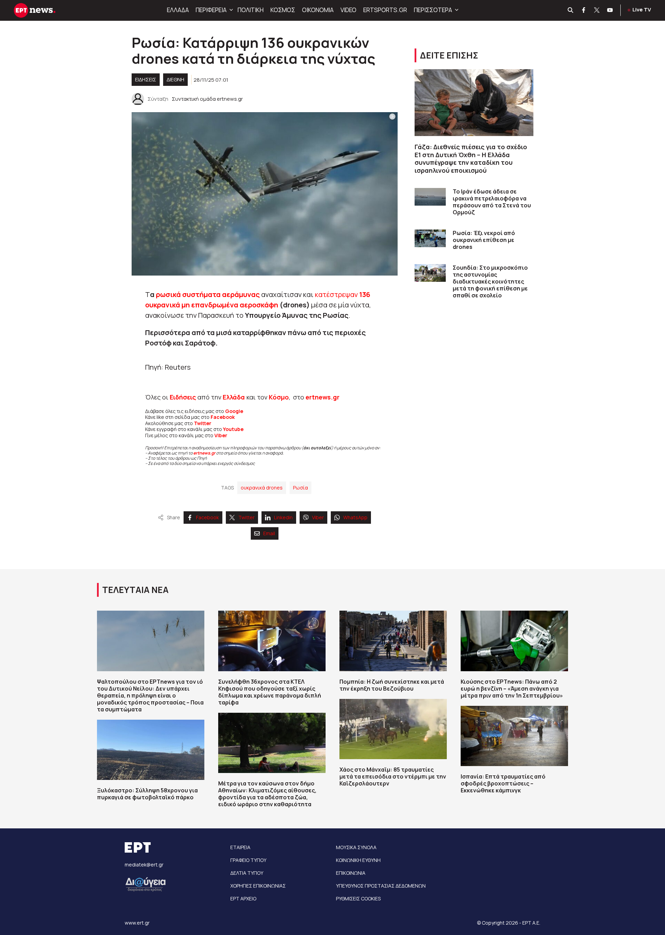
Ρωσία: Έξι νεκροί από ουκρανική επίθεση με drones (484, 240)
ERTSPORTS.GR (385, 10)
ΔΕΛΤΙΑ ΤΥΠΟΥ (246, 873)
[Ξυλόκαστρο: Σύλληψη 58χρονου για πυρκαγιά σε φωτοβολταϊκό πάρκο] (150, 750)
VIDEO (348, 10)
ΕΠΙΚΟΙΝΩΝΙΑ (350, 873)
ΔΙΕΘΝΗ (175, 79)
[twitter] (597, 10)
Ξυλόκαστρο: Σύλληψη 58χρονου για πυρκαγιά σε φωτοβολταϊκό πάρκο (147, 793)
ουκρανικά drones (262, 487)
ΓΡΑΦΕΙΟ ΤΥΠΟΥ (248, 860)
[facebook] (584, 10)
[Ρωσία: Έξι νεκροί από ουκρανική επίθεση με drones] (430, 238)
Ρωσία (300, 487)
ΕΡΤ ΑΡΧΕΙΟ (243, 898)
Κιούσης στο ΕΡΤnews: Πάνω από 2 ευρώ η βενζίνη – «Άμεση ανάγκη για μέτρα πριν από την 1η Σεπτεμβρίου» (512, 688)
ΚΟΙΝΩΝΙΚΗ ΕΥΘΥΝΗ (358, 860)
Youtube (233, 429)
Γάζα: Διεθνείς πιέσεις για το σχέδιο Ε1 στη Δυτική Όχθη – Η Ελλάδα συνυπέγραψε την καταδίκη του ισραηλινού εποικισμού (471, 158)
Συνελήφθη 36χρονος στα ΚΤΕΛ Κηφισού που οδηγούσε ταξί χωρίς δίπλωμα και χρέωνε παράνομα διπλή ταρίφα (269, 692)
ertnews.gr (204, 453)
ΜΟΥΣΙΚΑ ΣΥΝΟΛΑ (356, 847)
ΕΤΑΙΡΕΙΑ (240, 847)
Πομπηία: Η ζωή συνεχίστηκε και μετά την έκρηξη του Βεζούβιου (391, 685)
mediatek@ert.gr (144, 864)
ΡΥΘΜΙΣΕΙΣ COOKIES (358, 898)
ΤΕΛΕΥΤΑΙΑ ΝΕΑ (135, 590)
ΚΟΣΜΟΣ (283, 10)
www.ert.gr (137, 922)
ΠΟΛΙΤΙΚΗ (251, 10)
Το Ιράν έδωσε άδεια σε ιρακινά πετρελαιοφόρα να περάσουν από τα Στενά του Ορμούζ (492, 202)
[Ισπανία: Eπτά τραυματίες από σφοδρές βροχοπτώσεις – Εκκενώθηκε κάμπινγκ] (514, 736)
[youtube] (610, 10)
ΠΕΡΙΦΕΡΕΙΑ (211, 10)
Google (234, 411)
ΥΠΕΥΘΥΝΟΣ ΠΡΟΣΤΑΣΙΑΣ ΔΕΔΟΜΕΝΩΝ (381, 885)
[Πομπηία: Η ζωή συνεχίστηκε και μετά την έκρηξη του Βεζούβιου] (393, 641)
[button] (230, 10)
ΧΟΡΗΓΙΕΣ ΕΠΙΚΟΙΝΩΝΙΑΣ (258, 885)
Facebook (223, 417)
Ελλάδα (234, 397)
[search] (571, 10)
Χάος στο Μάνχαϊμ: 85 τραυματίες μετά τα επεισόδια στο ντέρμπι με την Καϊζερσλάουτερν (392, 776)
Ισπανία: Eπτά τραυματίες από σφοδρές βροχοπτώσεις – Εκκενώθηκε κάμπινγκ (503, 783)
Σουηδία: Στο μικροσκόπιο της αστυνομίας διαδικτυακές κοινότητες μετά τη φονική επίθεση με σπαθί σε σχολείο (490, 281)
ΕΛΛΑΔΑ (178, 10)
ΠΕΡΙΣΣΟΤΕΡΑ (433, 10)
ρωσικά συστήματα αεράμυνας (207, 294)
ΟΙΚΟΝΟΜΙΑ (318, 10)
